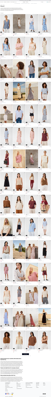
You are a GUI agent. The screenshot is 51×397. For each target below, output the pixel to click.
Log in (26, 386)
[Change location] (47, 2)
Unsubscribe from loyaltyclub (29, 387)
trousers (19, 364)
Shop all (3, 4)
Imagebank (37, 387)
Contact (6, 388)
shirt (10, 364)
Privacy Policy (6, 396)
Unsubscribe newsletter (19, 388)
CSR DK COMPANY (19, 386)
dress (7, 364)
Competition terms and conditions (9, 387)
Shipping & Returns (7, 386)
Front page (1, 4)
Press (36, 386)
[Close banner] (50, 0)
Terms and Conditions (10, 396)
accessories (19, 369)
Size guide (6, 389)
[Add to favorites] (12, 14)
